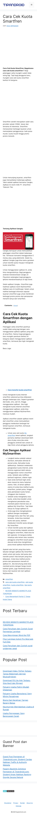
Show (15, 305)
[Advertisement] (18, 48)
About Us (30, 803)
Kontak (22, 803)
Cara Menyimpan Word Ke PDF (16, 635)
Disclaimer (7, 803)
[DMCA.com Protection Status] (8, 792)
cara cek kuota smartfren (15, 582)
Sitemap (18, 806)
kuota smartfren (17, 585)
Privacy (15, 803)
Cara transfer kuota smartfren (20, 390)
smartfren (9, 579)
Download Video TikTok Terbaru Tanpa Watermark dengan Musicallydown (17, 674)
